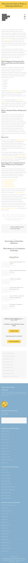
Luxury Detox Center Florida (8, 364)
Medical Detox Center (5, 439)
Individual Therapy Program (6, 475)
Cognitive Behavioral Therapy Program (8, 486)
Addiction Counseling (5, 472)
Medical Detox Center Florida (8, 361)
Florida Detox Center (10, 560)
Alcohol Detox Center (5, 508)
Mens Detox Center (4, 448)
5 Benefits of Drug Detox (15, 279)
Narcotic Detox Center (5, 533)
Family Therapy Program (5, 481)
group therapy (11, 157)
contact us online (13, 208)
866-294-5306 (4, 390)
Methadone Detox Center (5, 530)
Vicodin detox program (8, 181)
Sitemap (17, 561)
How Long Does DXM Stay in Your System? (17, 262)
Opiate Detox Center (5, 536)
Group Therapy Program (5, 478)
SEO (3, 558)
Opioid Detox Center (5, 539)
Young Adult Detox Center (5, 454)
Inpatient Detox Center (5, 436)
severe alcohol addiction (15, 90)
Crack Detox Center (4, 516)
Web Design (8, 558)
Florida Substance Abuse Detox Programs (8, 505)
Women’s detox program (9, 185)
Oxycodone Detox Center (5, 542)
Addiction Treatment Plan (5, 456)
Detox (24, 214)
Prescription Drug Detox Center (6, 548)
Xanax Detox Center (4, 551)
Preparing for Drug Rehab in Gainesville (16, 305)
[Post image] (5, 264)
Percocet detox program (9, 186)
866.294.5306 (4, 59)
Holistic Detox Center (5, 442)
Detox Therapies (4, 469)
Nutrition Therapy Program (6, 495)
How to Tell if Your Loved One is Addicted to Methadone (17, 296)
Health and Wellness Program (6, 498)
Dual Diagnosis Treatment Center (7, 459)
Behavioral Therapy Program (6, 483)
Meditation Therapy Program (6, 492)
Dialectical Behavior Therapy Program (8, 489)
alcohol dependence (21, 139)
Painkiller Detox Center (5, 545)
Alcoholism (5, 18)
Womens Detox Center (5, 451)
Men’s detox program (8, 183)
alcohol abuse (9, 218)
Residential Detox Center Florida (8, 356)
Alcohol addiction (8, 40)
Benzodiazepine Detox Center (6, 510)
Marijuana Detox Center (5, 525)
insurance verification (19, 192)
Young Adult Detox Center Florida (9, 373)
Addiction (4, 14)
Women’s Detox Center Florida (8, 370)
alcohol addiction (15, 218)
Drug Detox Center (4, 519)
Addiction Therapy (6, 16)
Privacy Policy (11, 561)
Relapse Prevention (4, 462)
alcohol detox (21, 218)
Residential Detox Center (5, 434)
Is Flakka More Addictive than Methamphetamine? (16, 288)
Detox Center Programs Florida (8, 353)
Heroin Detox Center (5, 522)
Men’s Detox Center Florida (8, 367)
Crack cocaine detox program (10, 179)
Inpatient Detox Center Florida (8, 359)
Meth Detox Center (4, 528)
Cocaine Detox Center (5, 513)
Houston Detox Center (20, 560)
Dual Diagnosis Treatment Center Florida (10, 376)
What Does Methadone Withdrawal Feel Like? (18, 271)
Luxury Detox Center (5, 445)
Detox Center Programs (5, 431)
